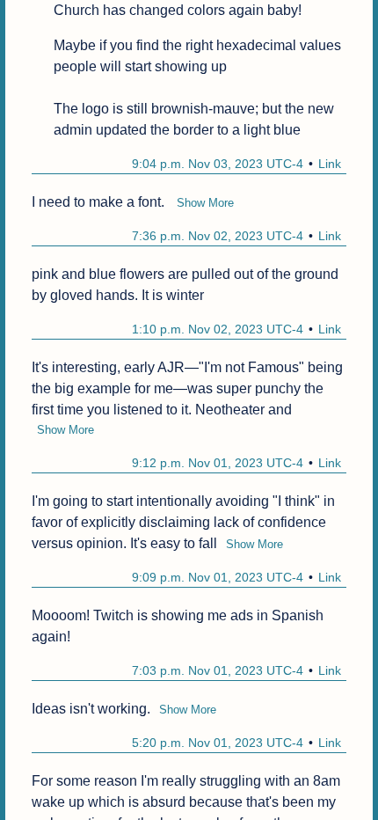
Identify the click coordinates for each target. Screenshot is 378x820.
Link (329, 164)
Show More (205, 202)
